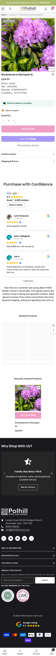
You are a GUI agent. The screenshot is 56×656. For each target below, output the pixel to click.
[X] (31, 538)
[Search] (10, 8)
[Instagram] (10, 538)
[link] (14, 359)
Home (3, 15)
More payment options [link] (28, 145)
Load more (28, 281)
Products (13, 15)
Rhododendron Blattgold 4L (27, 425)
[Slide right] (51, 473)
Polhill (12, 83)
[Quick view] (38, 387)
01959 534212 (12, 526)
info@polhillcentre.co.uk (17, 530)
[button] (28, 624)
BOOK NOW (45, 3)
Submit (45, 580)
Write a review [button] (16, 205)
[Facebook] (3, 538)
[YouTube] (24, 538)
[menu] (2, 8)
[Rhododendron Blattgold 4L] (28, 398)
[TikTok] (17, 538)
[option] (28, 44)
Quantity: (6, 115)
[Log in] (45, 8)
